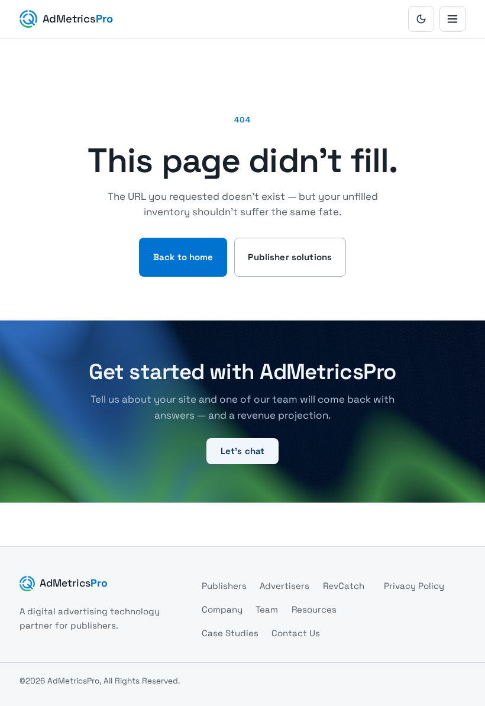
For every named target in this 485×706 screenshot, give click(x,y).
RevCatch (343, 585)
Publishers (224, 585)
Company (222, 609)
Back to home (183, 257)
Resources (314, 609)
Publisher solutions (290, 257)
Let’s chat (243, 450)
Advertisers (284, 585)
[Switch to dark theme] (421, 19)
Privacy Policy (414, 585)
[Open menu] (452, 19)
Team (267, 609)
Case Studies (230, 633)
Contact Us (295, 633)
